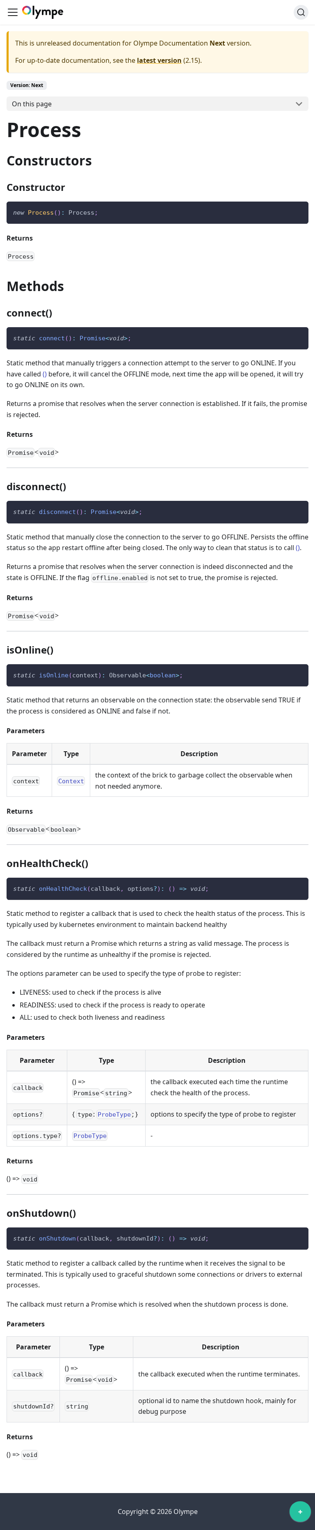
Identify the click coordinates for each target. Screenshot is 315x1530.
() (45, 373)
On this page (32, 103)
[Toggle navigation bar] (13, 12)
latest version (159, 60)
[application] (300, 1513)
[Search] (301, 12)
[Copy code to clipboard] (298, 211)
